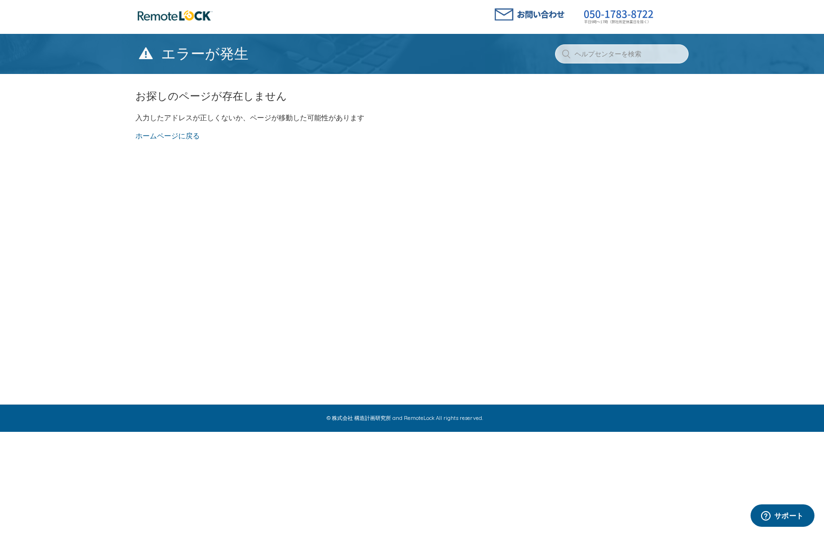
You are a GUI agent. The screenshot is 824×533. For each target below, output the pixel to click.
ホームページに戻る (167, 136)
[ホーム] (175, 21)
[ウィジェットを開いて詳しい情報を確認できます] (782, 516)
